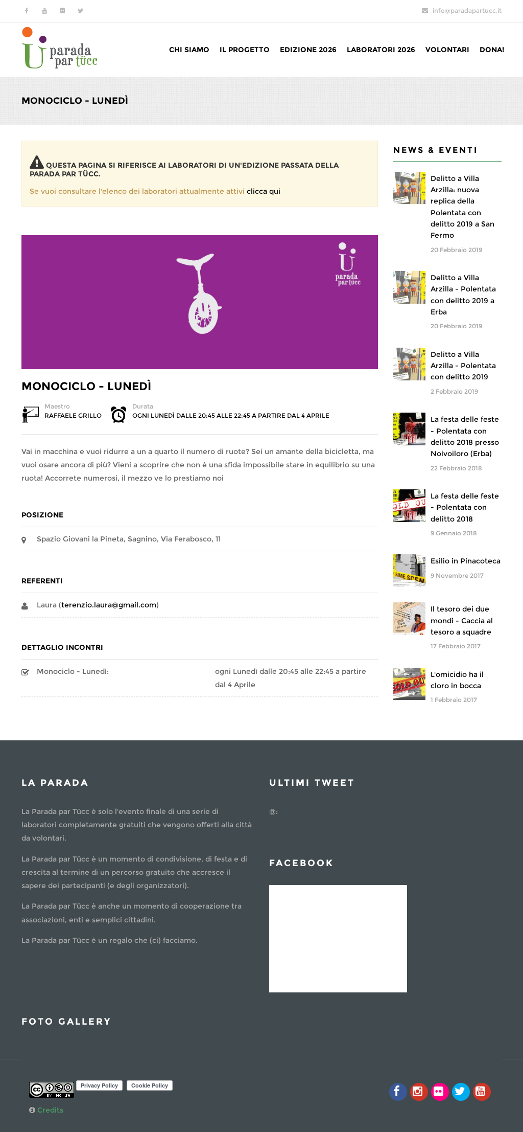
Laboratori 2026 (381, 49)
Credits (50, 1110)
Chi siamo (189, 49)
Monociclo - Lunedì (86, 386)
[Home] (59, 46)
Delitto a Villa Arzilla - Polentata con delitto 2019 (463, 366)
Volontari (447, 49)
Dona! (492, 49)
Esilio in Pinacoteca (466, 560)
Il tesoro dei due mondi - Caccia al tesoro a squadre (462, 620)
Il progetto (245, 49)
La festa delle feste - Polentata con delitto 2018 (465, 507)
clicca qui (263, 191)
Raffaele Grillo (73, 415)
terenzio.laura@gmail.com (108, 604)
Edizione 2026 (308, 49)
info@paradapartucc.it (467, 10)
